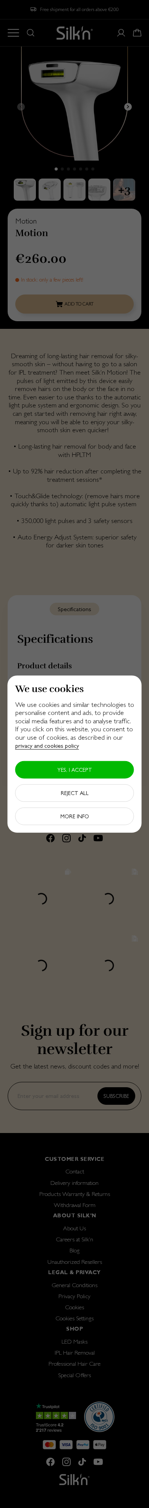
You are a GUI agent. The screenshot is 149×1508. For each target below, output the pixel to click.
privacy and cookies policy (47, 745)
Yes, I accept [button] (74, 770)
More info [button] (74, 816)
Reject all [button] (75, 793)
